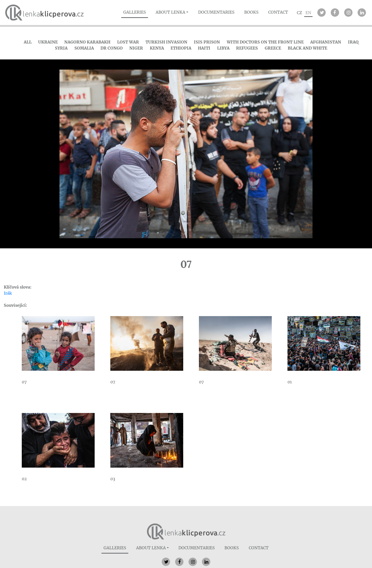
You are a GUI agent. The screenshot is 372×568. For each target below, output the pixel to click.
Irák (8, 293)
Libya (223, 48)
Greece (273, 48)
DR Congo (111, 48)
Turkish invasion (166, 42)
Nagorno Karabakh (87, 42)
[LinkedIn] (362, 12)
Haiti (204, 48)
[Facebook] (335, 12)
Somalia (84, 48)
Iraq (353, 42)
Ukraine (48, 42)
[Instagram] (348, 12)
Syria (61, 48)
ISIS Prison (207, 42)
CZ (299, 12)
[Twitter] (321, 12)
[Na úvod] (186, 531)
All (28, 42)
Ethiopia (181, 48)
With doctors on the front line (265, 42)
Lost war (128, 42)
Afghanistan (325, 42)
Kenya (157, 48)
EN (308, 12)
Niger (136, 48)
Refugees (247, 48)
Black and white (307, 48)
